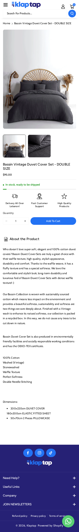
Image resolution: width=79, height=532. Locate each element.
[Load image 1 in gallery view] (14, 146)
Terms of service (58, 515)
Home (6, 23)
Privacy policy (38, 515)
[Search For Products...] (72, 13)
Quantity (8, 213)
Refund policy (19, 515)
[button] (5, 5)
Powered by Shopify (50, 525)
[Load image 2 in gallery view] (39, 146)
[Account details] (63, 6)
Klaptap (31, 525)
